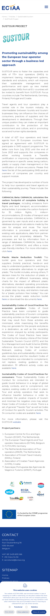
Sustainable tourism (25, 17)
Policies (12, 17)
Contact (10, 535)
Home (4, 17)
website (17, 422)
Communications (10, 581)
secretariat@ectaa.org (14, 560)
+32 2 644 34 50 (11, 557)
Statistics (34, 607)
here (4, 170)
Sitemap (10, 570)
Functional (18, 607)
